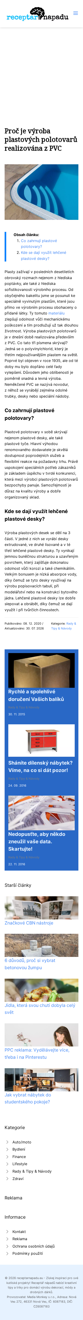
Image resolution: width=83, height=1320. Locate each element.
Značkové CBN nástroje (29, 923)
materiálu (56, 313)
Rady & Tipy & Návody (23, 707)
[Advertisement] (41, 71)
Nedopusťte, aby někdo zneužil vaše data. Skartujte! (36, 841)
